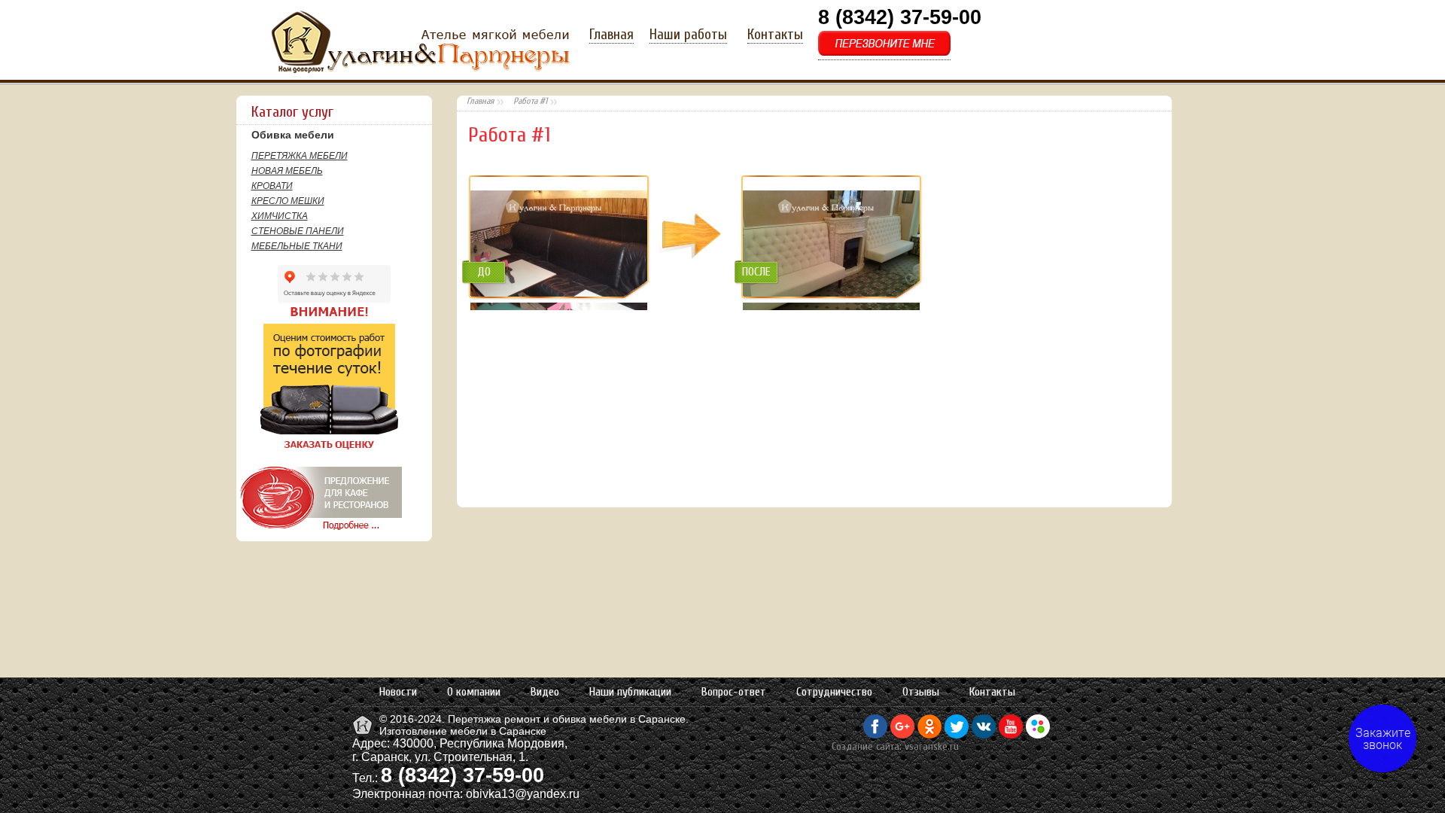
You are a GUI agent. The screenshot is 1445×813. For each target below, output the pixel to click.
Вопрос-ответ (733, 692)
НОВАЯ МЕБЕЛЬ (287, 171)
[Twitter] (957, 734)
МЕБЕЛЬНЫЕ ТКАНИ (296, 246)
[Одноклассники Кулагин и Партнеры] (929, 734)
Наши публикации (630, 692)
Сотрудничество (834, 692)
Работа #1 (530, 101)
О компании (473, 692)
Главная (611, 34)
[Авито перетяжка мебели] (1038, 734)
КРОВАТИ (272, 186)
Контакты (775, 34)
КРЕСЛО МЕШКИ (287, 201)
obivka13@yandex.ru (523, 793)
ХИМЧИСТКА (279, 216)
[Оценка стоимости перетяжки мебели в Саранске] (318, 449)
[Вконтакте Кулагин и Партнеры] (984, 734)
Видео (545, 692)
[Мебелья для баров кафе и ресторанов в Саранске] (319, 530)
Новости (398, 692)
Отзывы (920, 692)
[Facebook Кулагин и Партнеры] (875, 734)
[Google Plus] (902, 734)
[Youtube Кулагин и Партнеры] (1011, 734)
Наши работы (688, 34)
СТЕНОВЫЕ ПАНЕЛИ (297, 231)
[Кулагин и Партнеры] (364, 733)
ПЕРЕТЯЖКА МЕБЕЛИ (299, 156)
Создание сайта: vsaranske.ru (895, 746)
